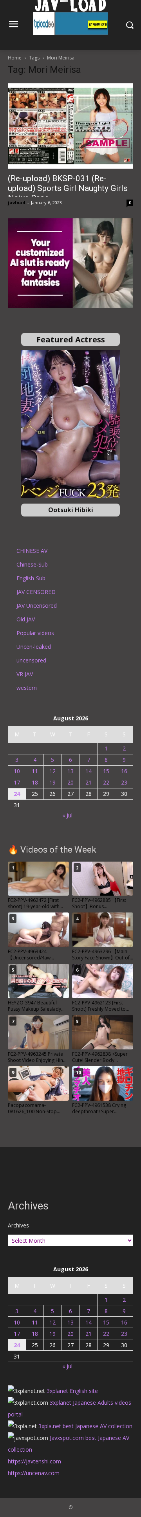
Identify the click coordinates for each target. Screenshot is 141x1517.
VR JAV (24, 674)
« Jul (67, 815)
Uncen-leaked (33, 646)
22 (106, 782)
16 (124, 771)
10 (17, 771)
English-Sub (30, 578)
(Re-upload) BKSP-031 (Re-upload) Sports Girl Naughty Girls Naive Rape (68, 188)
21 (88, 782)
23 (124, 782)
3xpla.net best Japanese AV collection (85, 1426)
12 (52, 771)
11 (35, 771)
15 (106, 771)
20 (70, 782)
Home (15, 57)
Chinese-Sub (32, 564)
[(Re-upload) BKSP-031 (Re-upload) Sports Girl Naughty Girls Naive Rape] (70, 126)
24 (17, 793)
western (26, 687)
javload (16, 202)
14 (88, 771)
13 (70, 771)
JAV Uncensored (36, 605)
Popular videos (35, 633)
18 (35, 782)
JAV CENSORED (36, 592)
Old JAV (25, 619)
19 (52, 782)
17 (17, 782)
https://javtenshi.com (34, 1461)
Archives (18, 1225)
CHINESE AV (31, 550)
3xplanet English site (72, 1391)
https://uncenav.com (34, 1473)
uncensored (31, 660)
